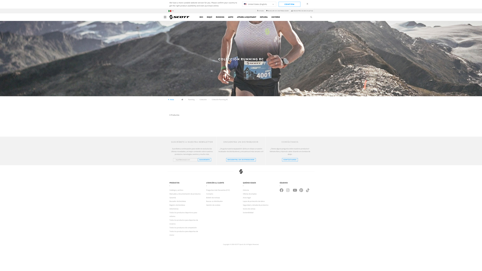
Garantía (172, 197)
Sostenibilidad (248, 212)
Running (220, 17)
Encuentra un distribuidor (241, 160)
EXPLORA (264, 17)
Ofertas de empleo (250, 194)
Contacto (209, 194)
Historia (246, 190)
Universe (275, 17)
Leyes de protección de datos (254, 201)
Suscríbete (204, 160)
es (173, 11)
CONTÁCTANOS (289, 160)
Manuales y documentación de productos (185, 194)
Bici (201, 17)
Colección (203, 99)
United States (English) (257, 4)
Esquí (209, 17)
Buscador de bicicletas (177, 201)
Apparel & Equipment (246, 17)
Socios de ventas (249, 209)
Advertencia (173, 209)
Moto (230, 17)
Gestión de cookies (213, 205)
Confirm (289, 4)
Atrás (172, 99)
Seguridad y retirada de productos (255, 205)
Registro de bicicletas (177, 205)
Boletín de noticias (213, 197)
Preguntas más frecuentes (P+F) (218, 190)
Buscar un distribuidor (214, 201)
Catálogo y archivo (176, 190)
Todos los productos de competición (183, 227)
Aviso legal (247, 197)
